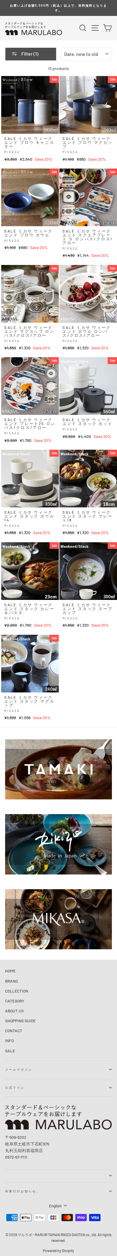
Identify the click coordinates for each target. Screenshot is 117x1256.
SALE (10, 1050)
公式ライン (15, 1087)
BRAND (11, 981)
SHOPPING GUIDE (20, 1020)
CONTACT (13, 1030)
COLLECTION (16, 990)
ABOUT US (14, 1010)
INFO (9, 1040)
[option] (58, 8)
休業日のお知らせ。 (22, 1191)
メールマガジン (18, 1069)
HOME (10, 970)
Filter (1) (29, 53)
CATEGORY (14, 1000)
